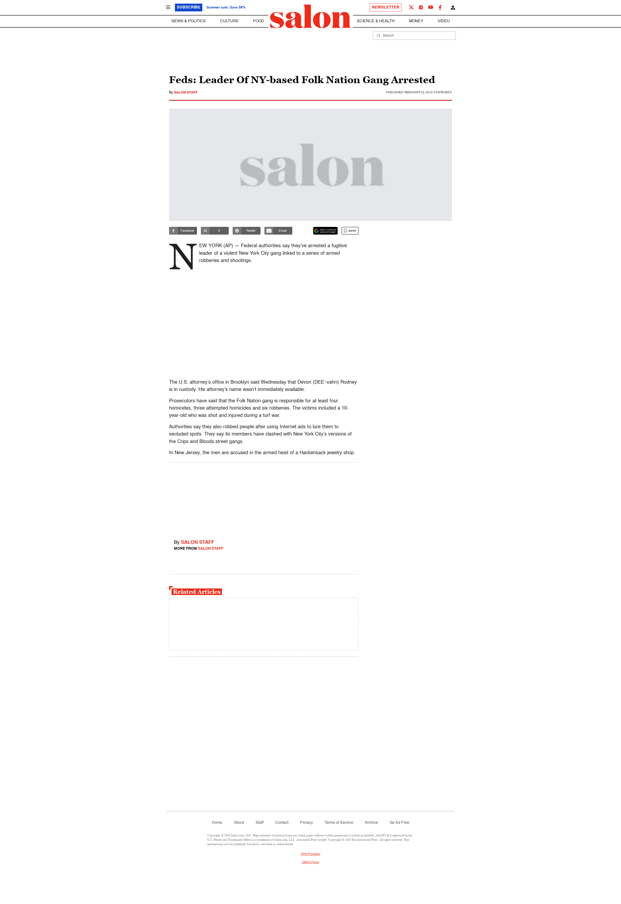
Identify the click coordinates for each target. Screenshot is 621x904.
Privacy (306, 823)
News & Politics (189, 21)
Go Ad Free (399, 823)
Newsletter (385, 7)
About (239, 823)
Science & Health (376, 21)
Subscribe (188, 7)
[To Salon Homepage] (310, 16)
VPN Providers (310, 854)
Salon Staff (186, 92)
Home (217, 823)
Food (258, 21)
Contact (281, 823)
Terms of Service (339, 823)
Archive (371, 823)
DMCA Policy (310, 862)
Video (444, 21)
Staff (259, 823)
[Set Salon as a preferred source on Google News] (325, 231)
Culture (229, 21)
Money (416, 21)
